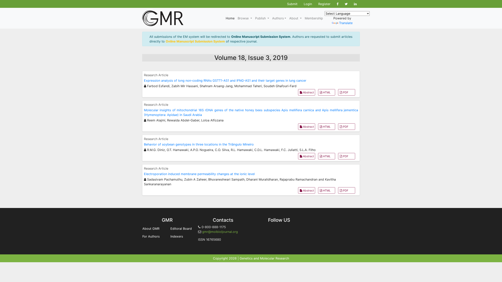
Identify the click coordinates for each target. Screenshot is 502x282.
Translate (346, 23)
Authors (278, 18)
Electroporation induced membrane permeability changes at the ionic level (199, 174)
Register (324, 4)
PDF (345, 92)
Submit (292, 4)
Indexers (176, 236)
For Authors (151, 236)
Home (230, 18)
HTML (326, 92)
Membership (314, 18)
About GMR (150, 228)
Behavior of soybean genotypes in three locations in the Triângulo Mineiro (199, 144)
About (294, 18)
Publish (261, 18)
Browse (244, 18)
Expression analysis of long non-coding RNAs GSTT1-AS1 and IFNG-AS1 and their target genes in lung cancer (225, 80)
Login (308, 4)
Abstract (308, 92)
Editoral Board (181, 228)
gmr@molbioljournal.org (220, 232)
